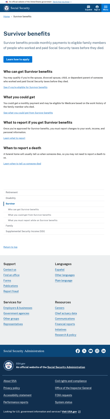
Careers (59, 307)
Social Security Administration (66, 367)
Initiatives (60, 329)
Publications (10, 285)
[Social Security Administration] (8, 365)
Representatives (13, 324)
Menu (105, 10)
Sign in (97, 10)
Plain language (63, 280)
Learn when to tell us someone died (22, 163)
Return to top (10, 247)
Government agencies (16, 313)
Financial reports (65, 324)
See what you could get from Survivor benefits (28, 112)
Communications (65, 318)
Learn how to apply (17, 59)
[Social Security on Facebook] (78, 352)
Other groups (11, 318)
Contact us (9, 269)
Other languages (65, 275)
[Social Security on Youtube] (91, 352)
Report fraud (11, 291)
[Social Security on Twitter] (84, 352)
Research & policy (65, 334)
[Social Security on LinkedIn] (103, 352)
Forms (7, 280)
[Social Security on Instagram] (97, 352)
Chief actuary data (66, 313)
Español (88, 10)
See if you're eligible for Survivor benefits (25, 87)
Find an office (11, 275)
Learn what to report (14, 138)
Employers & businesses (17, 307)
